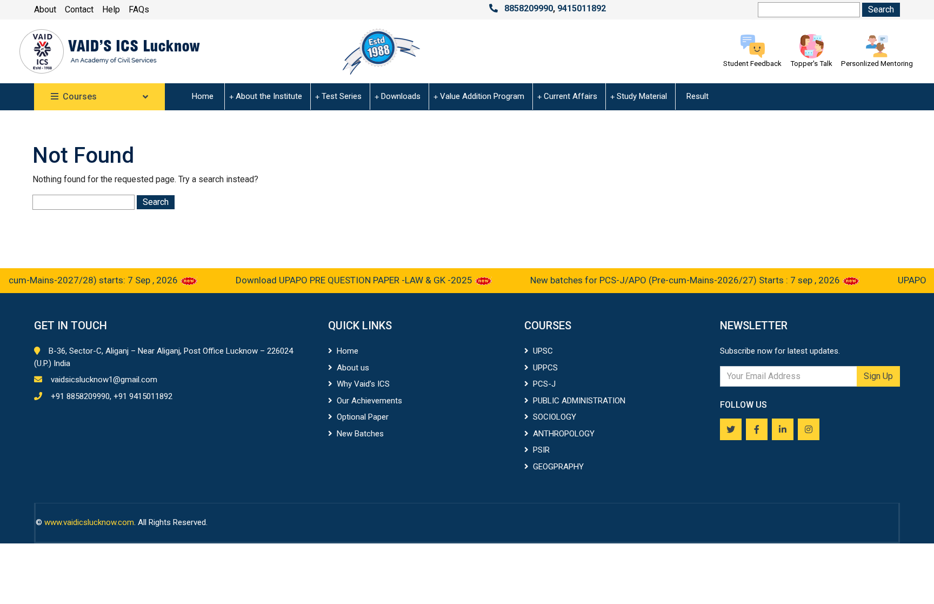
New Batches (360, 434)
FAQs (139, 9)
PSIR (541, 450)
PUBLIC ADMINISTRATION (579, 401)
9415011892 (581, 8)
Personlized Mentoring (877, 63)
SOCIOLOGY (554, 417)
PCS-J (544, 384)
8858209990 (528, 8)
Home (203, 96)
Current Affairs (570, 96)
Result (697, 96)
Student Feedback (752, 63)
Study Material (642, 96)
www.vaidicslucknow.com (89, 522)
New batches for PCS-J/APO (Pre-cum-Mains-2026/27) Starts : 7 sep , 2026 (674, 280)
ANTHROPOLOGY (564, 434)
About (45, 9)
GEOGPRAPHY (558, 467)
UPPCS (545, 368)
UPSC (543, 351)
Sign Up (878, 376)
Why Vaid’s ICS (363, 384)
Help (111, 9)
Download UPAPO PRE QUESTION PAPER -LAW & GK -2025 (342, 280)
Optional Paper (363, 417)
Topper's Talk (811, 63)
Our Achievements (369, 401)
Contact (79, 9)
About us (353, 368)
